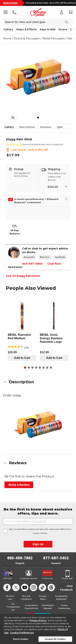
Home (7, 38)
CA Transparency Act (13, 606)
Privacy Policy (38, 620)
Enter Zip (53, 186)
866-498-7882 (20, 558)
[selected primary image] (38, 77)
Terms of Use (10, 597)
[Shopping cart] (70, 12)
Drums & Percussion (27, 38)
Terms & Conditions (26, 597)
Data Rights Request (48, 607)
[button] (38, 382)
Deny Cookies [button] (20, 639)
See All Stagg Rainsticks (23, 276)
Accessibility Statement (61, 597)
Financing (47, 578)
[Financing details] (66, 198)
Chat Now (54, 263)
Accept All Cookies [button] (55, 639)
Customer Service (28, 578)
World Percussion (53, 38)
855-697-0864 (32, 263)
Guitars (8, 29)
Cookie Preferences (22, 632)
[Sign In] (62, 12)
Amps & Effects (26, 29)
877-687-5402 (56, 558)
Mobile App (67, 578)
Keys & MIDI (48, 29)
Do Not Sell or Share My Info (31, 607)
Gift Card (7, 578)
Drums (62, 29)
